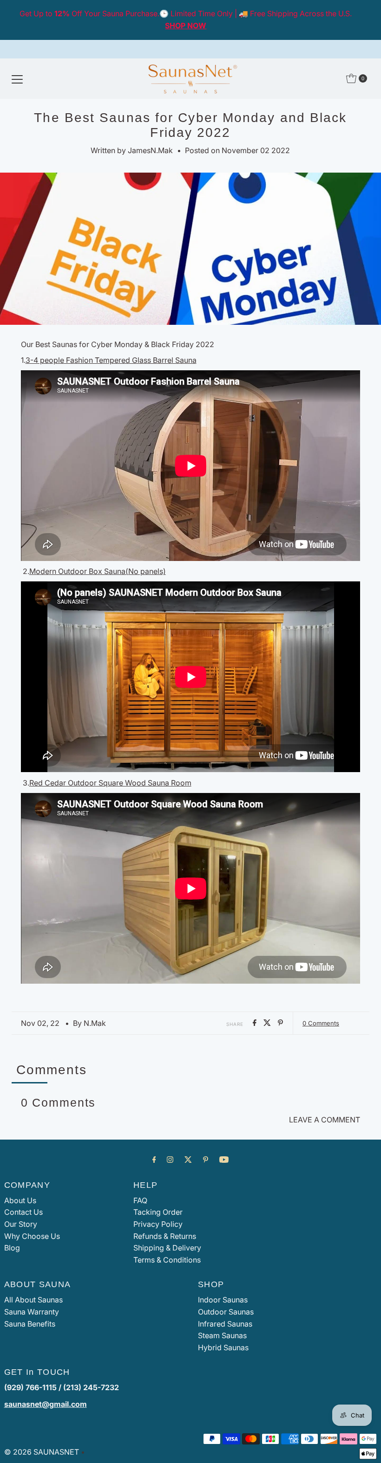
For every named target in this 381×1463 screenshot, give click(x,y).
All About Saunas (33, 1299)
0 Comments (320, 1023)
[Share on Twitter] (268, 1023)
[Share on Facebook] (256, 1023)
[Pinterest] (205, 1160)
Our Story (20, 1224)
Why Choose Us (32, 1236)
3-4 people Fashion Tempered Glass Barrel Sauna (111, 360)
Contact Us (23, 1212)
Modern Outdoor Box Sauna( (97, 571)
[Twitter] (188, 1160)
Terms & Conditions (167, 1259)
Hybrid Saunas (223, 1347)
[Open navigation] (17, 78)
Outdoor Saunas (226, 1311)
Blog (12, 1247)
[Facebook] (154, 1160)
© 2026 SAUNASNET (41, 1452)
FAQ (140, 1200)
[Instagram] (170, 1160)
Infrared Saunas (225, 1323)
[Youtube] (224, 1160)
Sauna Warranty (31, 1311)
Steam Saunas (222, 1335)
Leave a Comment (324, 1119)
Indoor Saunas (223, 1299)
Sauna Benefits (29, 1323)
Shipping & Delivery (167, 1247)
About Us (20, 1200)
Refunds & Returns (164, 1236)
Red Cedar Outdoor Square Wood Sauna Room (110, 782)
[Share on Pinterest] (280, 1023)
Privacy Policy (158, 1224)
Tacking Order (158, 1212)
